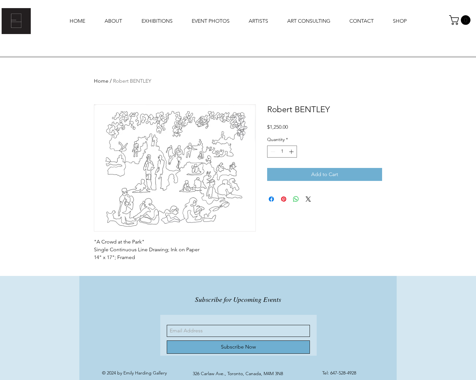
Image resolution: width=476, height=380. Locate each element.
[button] (461, 20)
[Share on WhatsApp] (296, 199)
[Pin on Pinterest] (284, 199)
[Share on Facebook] (271, 199)
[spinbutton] (282, 151)
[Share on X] (308, 199)
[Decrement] (272, 151)
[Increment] (292, 151)
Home (101, 81)
